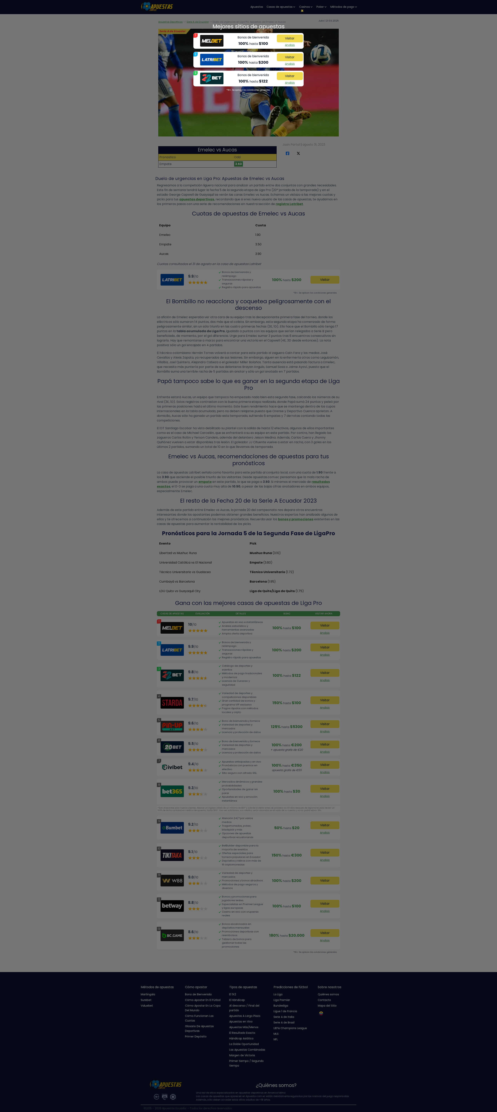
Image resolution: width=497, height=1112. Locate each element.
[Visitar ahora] (211, 41)
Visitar (290, 38)
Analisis (290, 45)
